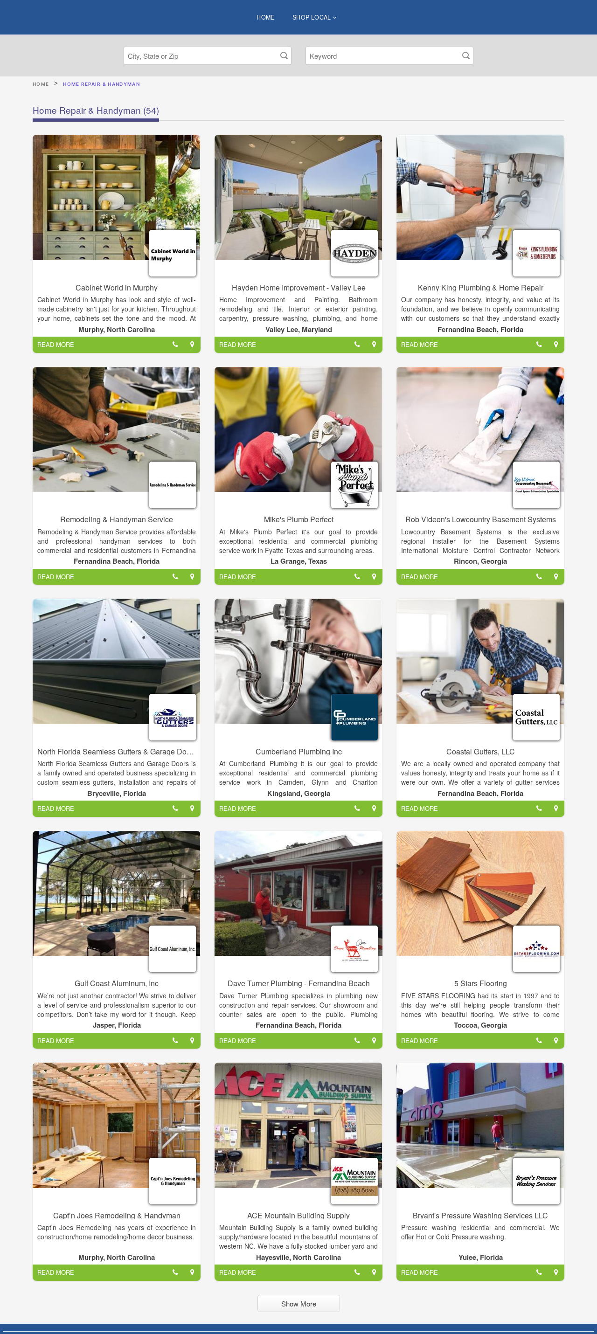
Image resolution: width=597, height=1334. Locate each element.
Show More (298, 1303)
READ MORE (55, 344)
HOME (266, 17)
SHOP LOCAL (312, 17)
